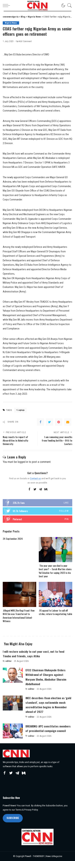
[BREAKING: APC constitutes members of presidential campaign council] (13, 731)
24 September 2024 (13, 538)
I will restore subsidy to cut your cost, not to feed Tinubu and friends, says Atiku (33, 653)
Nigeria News (11, 23)
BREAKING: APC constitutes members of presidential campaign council (48, 728)
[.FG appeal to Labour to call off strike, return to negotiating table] (55, 594)
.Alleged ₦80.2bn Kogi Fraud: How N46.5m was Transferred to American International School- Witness (19, 616)
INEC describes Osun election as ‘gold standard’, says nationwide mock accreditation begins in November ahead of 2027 (48, 705)
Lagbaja (20, 410)
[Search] (68, 5)
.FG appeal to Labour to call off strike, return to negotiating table (55, 612)
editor (8, 661)
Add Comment (25, 41)
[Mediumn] (46, 489)
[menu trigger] (7, 5)
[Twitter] (49, 422)
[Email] (67, 422)
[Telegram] (40, 489)
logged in (23, 462)
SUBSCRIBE (13, 818)
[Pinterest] (58, 422)
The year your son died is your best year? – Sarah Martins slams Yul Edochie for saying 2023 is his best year (55, 571)
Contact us (35, 478)
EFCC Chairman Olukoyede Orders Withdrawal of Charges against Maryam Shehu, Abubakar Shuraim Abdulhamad (45, 677)
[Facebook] (40, 422)
